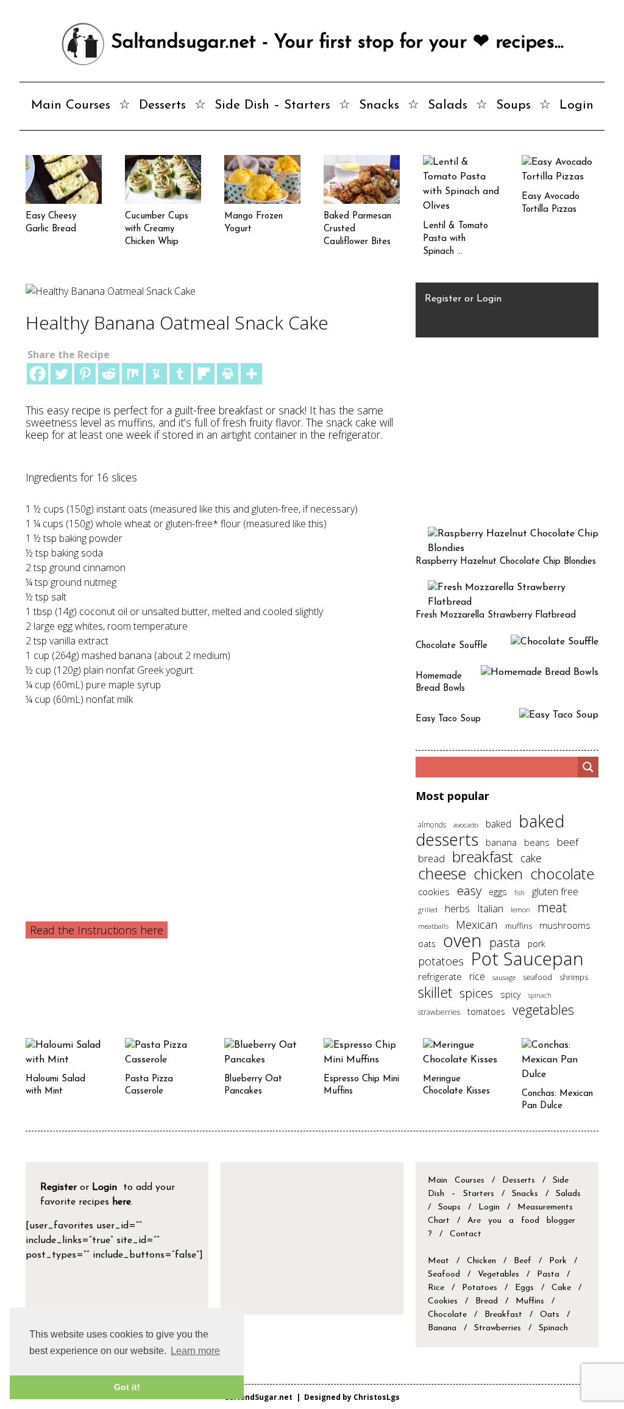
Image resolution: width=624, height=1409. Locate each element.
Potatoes (479, 1287)
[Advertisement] (213, 798)
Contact (465, 1234)
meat (552, 907)
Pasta (548, 1274)
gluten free (555, 891)
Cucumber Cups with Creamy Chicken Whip (156, 229)
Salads (447, 105)
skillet (435, 992)
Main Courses (70, 105)
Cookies (443, 1301)
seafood (537, 976)
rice (477, 976)
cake (531, 858)
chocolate (562, 873)
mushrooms (564, 925)
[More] (251, 373)
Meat (438, 1261)
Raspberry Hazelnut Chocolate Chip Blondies (506, 561)
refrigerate (440, 976)
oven (462, 940)
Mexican (477, 924)
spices (476, 993)
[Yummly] (156, 373)
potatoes (441, 960)
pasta (504, 942)
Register (443, 299)
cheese (442, 873)
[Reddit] (108, 373)
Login (576, 105)
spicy (510, 994)
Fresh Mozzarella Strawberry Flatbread (496, 615)
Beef (522, 1261)
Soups (513, 105)
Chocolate (447, 1314)
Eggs (524, 1287)
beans (537, 842)
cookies (434, 891)
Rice (436, 1287)
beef (567, 842)
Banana (442, 1328)
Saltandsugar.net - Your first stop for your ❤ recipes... (334, 42)
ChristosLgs (376, 1397)
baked (498, 824)
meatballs (433, 926)
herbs (457, 908)
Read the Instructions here (96, 930)
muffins (518, 925)
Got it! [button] (127, 1387)
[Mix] (132, 373)
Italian (490, 908)
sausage (504, 977)
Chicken (481, 1261)
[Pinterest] (85, 373)
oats (427, 944)
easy (469, 890)
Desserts (162, 105)
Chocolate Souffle (452, 645)
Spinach (553, 1328)
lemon (520, 909)
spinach (539, 995)
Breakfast (503, 1314)
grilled (428, 909)
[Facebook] (37, 373)
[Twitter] (61, 373)
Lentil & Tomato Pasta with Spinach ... (455, 239)
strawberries (439, 1012)
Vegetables (498, 1274)
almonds (432, 825)
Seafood (444, 1274)
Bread (486, 1301)
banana (501, 842)
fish (519, 892)
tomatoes (486, 1011)
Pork (558, 1261)
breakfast (482, 856)
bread (431, 858)
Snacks (379, 105)
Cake (561, 1287)
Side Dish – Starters (272, 105)
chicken (498, 873)
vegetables (543, 1009)
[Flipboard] (203, 373)
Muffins (530, 1301)
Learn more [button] (195, 1351)
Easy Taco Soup (448, 719)
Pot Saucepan (527, 958)
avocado (465, 824)
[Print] (227, 373)
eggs (498, 892)
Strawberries (497, 1328)
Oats (549, 1314)
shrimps (573, 977)
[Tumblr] (180, 373)
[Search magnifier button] (588, 767)
